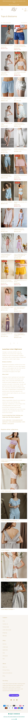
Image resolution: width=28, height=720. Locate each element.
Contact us (5, 624)
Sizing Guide (6, 626)
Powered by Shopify (17, 710)
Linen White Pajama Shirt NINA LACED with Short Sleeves (19, 308)
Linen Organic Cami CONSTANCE (5, 73)
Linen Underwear (6, 491)
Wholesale (5, 655)
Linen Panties (5, 579)
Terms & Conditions (7, 673)
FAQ (4, 621)
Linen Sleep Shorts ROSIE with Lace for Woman (6, 99)
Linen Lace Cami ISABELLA (6, 201)
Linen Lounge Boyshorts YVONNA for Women (6, 255)
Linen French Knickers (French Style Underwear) (11, 460)
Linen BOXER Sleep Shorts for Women (20, 281)
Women (4, 644)
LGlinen (11, 710)
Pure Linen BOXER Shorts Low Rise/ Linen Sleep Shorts (20, 46)
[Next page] (17, 343)
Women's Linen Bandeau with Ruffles (20, 202)
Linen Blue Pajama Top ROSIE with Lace (7, 229)
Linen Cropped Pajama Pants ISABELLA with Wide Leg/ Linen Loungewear (20, 255)
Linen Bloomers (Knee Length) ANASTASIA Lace (19, 124)
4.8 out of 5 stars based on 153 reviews (14, 716)
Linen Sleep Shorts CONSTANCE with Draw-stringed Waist (6, 149)
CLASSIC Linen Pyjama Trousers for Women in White (20, 149)
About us (5, 667)
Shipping (5, 632)
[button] (2, 9)
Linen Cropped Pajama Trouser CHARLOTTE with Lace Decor (19, 334)
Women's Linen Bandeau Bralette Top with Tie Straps (7, 281)
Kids (4, 652)
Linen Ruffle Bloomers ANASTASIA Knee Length (6, 176)
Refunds (5, 635)
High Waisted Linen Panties (7, 45)
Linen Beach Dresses (7, 609)
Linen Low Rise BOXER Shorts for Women (20, 176)
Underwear (5, 647)
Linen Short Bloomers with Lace (20, 99)
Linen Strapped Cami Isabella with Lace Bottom (7, 308)
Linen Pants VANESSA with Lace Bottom (6, 334)
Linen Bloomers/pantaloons (9, 520)
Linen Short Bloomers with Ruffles (6, 124)
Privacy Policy (6, 670)
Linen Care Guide (7, 629)
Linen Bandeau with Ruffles (20, 72)
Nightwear (5, 650)
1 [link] (10, 343)
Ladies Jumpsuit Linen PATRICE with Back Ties (19, 229)
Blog (4, 675)
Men (4, 658)
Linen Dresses (5, 550)
